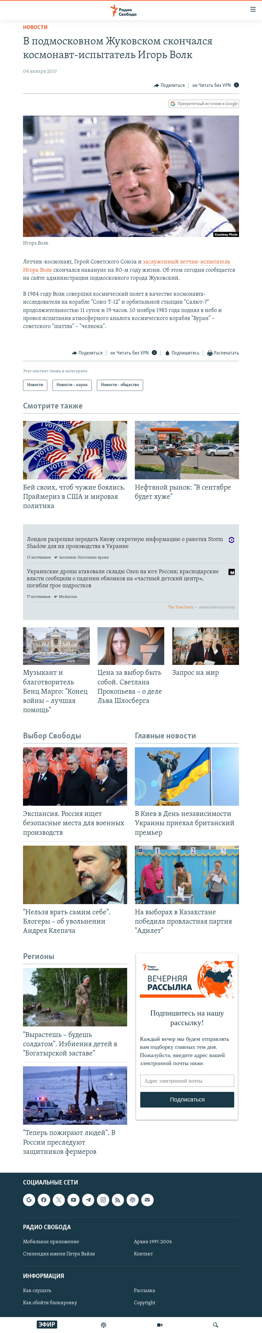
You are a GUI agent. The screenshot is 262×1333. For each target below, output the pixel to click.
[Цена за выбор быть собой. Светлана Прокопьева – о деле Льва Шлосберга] (130, 646)
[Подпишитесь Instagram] (103, 1200)
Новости (35, 28)
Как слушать (37, 1290)
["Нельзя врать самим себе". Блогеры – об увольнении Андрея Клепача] (75, 875)
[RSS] (118, 1200)
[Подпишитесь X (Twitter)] (59, 1200)
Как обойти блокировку (50, 1303)
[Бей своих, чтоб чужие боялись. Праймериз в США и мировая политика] (75, 450)
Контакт (143, 1254)
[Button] (169, 85)
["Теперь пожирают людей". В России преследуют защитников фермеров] (75, 1095)
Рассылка (144, 1290)
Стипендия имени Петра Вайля (59, 1254)
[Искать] (215, 1325)
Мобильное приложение (51, 1242)
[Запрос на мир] (205, 646)
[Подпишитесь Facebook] (44, 1200)
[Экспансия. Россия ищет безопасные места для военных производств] (75, 776)
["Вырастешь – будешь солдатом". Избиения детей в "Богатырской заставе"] (75, 997)
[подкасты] (103, 1325)
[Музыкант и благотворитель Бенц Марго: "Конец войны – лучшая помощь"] (56, 646)
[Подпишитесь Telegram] (88, 1200)
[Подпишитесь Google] (29, 1200)
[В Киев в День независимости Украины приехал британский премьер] (187, 776)
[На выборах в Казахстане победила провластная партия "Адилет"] (187, 875)
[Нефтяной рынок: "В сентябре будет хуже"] (187, 450)
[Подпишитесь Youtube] (73, 1200)
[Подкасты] (133, 1200)
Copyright (144, 1303)
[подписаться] (147, 1200)
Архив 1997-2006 (153, 1242)
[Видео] (159, 1325)
